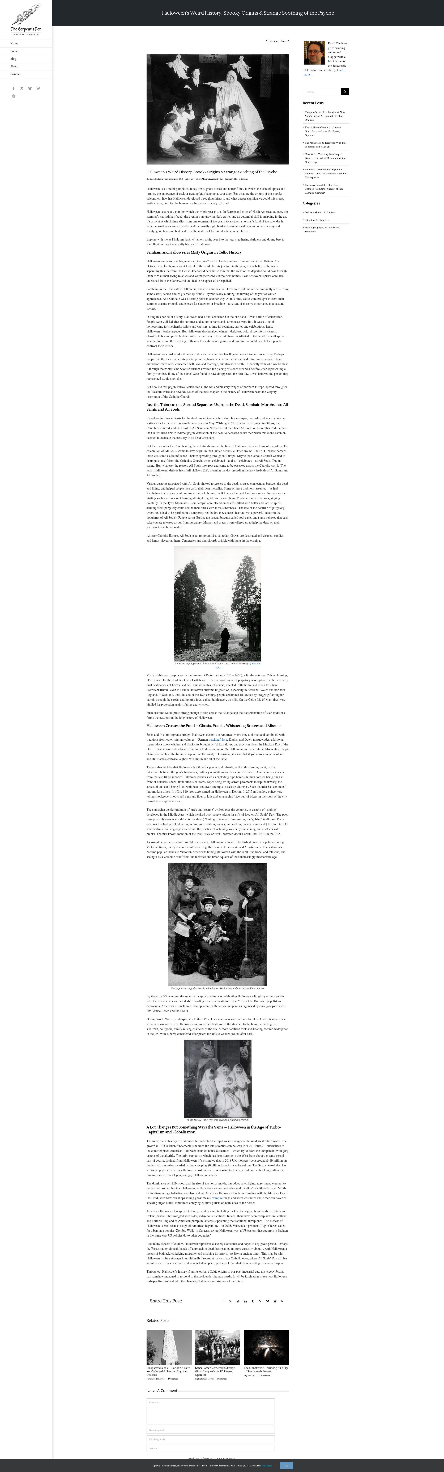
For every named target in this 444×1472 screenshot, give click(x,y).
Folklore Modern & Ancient (206, 178)
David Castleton (156, 178)
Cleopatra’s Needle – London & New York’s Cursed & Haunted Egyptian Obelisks (168, 1371)
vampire (217, 1198)
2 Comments (173, 1378)
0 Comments (222, 1378)
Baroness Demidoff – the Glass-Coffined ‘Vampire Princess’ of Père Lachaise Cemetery (324, 188)
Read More (267, 1465)
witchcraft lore (218, 739)
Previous (273, 41)
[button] (149, 1355)
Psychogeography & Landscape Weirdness (322, 229)
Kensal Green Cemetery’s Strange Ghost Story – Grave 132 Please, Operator (215, 1371)
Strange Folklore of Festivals (236, 178)
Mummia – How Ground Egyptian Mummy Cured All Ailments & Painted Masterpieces (326, 173)
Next (283, 41)
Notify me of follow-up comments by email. (212, 1458)
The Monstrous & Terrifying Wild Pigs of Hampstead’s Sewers (266, 1369)
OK (286, 1465)
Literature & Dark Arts (317, 220)
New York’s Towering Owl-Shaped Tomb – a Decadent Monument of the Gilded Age (325, 158)
